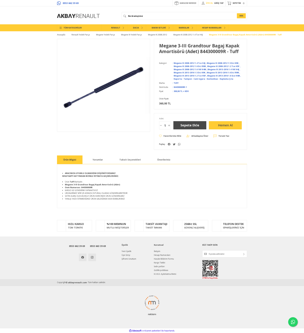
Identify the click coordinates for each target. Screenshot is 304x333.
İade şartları (159, 266)
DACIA (136, 27)
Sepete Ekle (189, 125)
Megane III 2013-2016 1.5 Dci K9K (189, 72)
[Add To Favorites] (170, 136)
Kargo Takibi (159, 262)
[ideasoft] (135, 330)
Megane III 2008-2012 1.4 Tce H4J (189, 63)
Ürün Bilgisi (69, 159)
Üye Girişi (126, 255)
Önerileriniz (163, 159)
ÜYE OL (209, 3)
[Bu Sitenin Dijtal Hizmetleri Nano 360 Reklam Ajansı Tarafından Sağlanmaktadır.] (152, 305)
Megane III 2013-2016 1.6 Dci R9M (223, 72)
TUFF (176, 83)
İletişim (157, 251)
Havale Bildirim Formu (164, 258)
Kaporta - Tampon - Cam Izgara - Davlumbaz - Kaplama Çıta (203, 79)
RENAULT (115, 27)
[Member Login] (203, 3)
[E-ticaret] (151, 330)
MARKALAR (184, 27)
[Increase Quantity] (169, 125)
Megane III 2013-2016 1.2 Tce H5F (190, 75)
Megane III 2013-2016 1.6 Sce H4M (223, 75)
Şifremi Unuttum (129, 258)
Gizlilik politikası (161, 270)
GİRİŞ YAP (219, 3)
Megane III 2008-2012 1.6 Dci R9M (190, 66)
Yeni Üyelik (126, 251)
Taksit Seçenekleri (130, 159)
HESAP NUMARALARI (212, 27)
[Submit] (244, 254)
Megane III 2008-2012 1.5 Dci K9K (222, 63)
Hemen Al (225, 125)
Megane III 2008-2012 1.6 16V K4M (190, 69)
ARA (241, 15)
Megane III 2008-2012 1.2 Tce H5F (223, 66)
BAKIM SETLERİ (159, 27)
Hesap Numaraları (162, 255)
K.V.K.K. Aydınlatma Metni (165, 274)
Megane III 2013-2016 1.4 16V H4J (223, 69)
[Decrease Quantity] (160, 125)
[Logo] (78, 16)
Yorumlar (98, 159)
